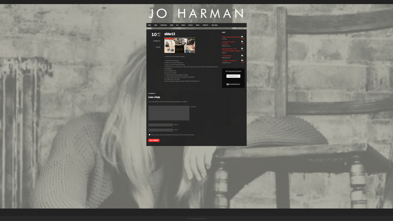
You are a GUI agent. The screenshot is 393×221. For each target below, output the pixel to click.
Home (149, 25)
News (171, 25)
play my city (233, 76)
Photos (190, 25)
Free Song (214, 25)
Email (176, 129)
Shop (155, 25)
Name (176, 124)
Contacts (205, 25)
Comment (193, 107)
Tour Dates (163, 25)
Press (197, 25)
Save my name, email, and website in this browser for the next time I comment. (172, 135)
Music (183, 25)
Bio (177, 25)
